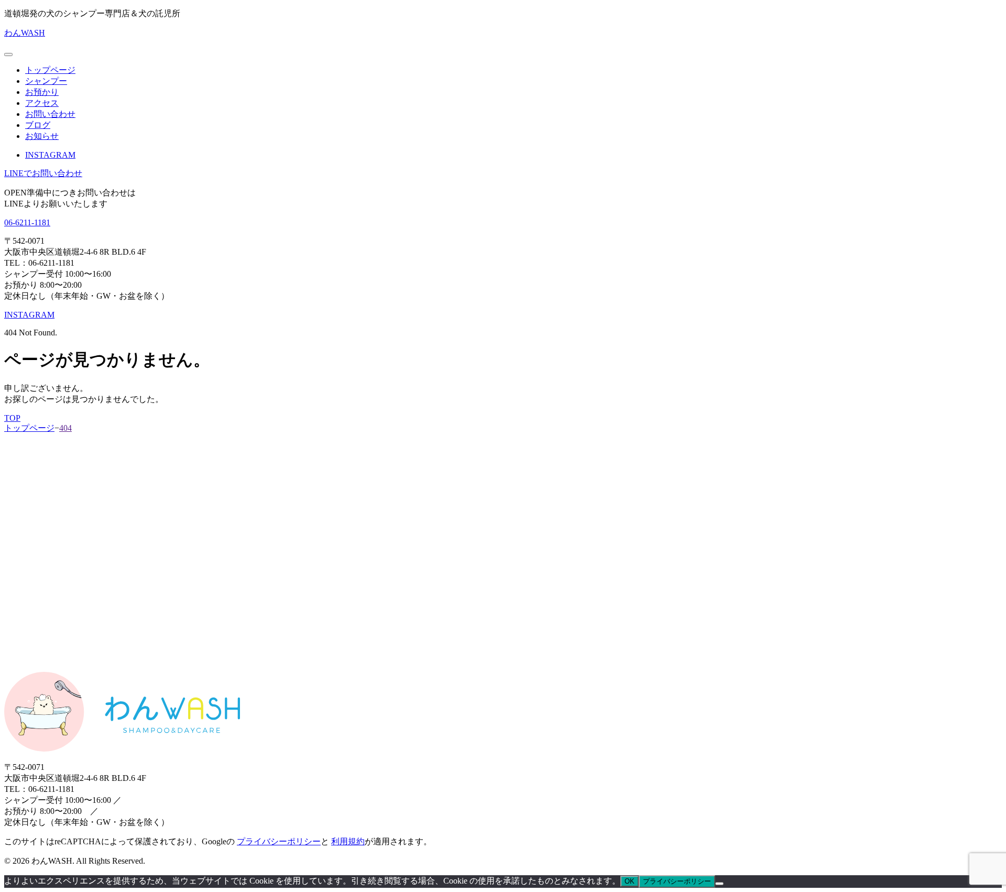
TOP (12, 418)
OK (630, 881)
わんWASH (24, 32)
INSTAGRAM (50, 154)
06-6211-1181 (27, 222)
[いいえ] (719, 883)
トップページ (50, 70)
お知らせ (42, 136)
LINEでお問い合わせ (43, 173)
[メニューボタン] (8, 54)
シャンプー (46, 81)
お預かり (42, 92)
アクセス (42, 103)
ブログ (37, 125)
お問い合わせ (50, 114)
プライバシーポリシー (279, 841)
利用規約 (348, 841)
